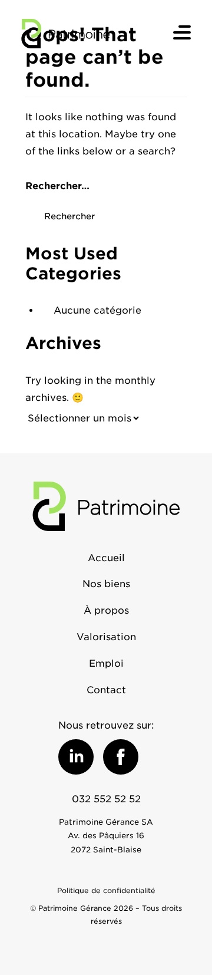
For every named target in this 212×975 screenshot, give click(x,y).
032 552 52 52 (106, 799)
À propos (106, 610)
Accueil (106, 558)
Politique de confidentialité (106, 890)
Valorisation (106, 637)
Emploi (106, 663)
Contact (106, 690)
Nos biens (106, 583)
